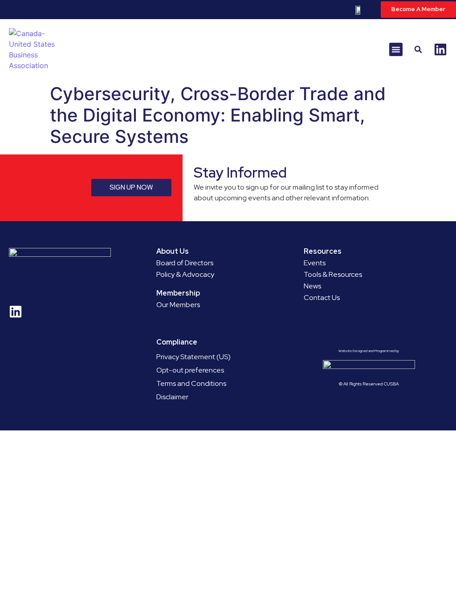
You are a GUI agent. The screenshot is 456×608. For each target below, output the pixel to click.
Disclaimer (172, 396)
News (312, 286)
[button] (396, 49)
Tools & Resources (333, 274)
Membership (178, 293)
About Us (172, 251)
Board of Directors (184, 263)
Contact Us (322, 297)
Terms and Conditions (191, 383)
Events (315, 263)
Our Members (178, 304)
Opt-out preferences (190, 370)
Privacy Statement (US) (193, 356)
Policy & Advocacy (185, 274)
